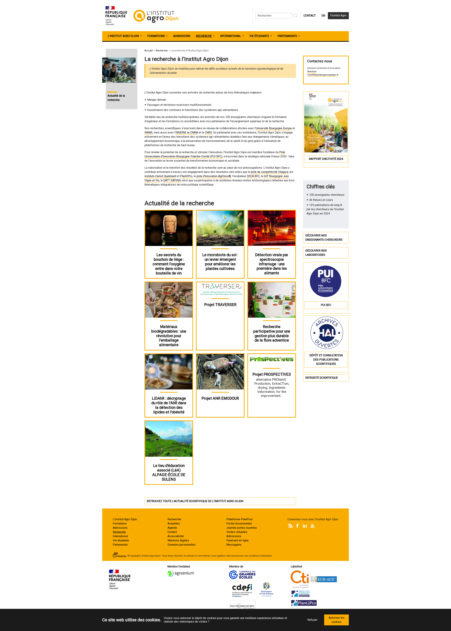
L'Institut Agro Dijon (125, 519)
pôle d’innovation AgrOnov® (214, 176)
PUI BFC (326, 305)
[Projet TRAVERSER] (220, 288)
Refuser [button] (312, 619)
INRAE (148, 132)
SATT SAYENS (172, 180)
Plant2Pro (186, 176)
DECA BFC (253, 176)
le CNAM (192, 132)
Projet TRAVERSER (220, 304)
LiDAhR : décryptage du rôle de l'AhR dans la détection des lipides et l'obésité (168, 405)
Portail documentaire (239, 523)
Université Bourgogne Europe (274, 128)
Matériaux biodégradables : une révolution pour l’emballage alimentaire (168, 335)
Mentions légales (178, 540)
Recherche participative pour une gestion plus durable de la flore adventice (271, 333)
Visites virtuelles (236, 532)
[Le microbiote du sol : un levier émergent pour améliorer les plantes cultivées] (220, 228)
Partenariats (120, 544)
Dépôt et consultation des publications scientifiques (326, 360)
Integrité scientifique (321, 377)
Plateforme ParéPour (239, 519)
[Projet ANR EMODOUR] (220, 371)
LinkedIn (305, 525)
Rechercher (174, 519)
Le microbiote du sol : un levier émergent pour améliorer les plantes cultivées (220, 262)
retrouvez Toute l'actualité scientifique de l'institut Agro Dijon (195, 501)
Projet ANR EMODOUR (220, 398)
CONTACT (310, 15)
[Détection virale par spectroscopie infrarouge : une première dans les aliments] (271, 228)
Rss (291, 525)
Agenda (172, 527)
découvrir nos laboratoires (316, 253)
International (120, 536)
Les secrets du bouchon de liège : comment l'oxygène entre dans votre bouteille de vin (169, 264)
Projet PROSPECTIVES (271, 374)
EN (323, 15)
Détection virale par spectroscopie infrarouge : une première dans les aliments (271, 264)
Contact (172, 532)
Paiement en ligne (237, 540)
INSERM (180, 132)
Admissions (120, 527)
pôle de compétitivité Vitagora (269, 172)
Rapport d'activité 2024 (326, 159)
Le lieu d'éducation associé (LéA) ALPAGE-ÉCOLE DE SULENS (168, 472)
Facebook (297, 525)
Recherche (119, 532)
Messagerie (233, 544)
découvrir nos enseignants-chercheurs (323, 237)
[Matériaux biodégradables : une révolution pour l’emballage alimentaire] (168, 299)
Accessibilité (176, 536)
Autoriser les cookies (336, 620)
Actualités (174, 523)
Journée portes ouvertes (241, 527)
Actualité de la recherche (116, 98)
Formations (120, 523)
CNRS (208, 132)
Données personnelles (182, 544)
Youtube (313, 525)
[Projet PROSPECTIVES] (271, 359)
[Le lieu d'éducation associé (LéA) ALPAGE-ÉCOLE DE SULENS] (168, 438)
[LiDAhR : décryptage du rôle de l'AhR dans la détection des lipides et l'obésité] (168, 371)
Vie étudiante (121, 540)
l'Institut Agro (338, 15)
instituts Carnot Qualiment (160, 176)
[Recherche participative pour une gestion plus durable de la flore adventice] (271, 299)
